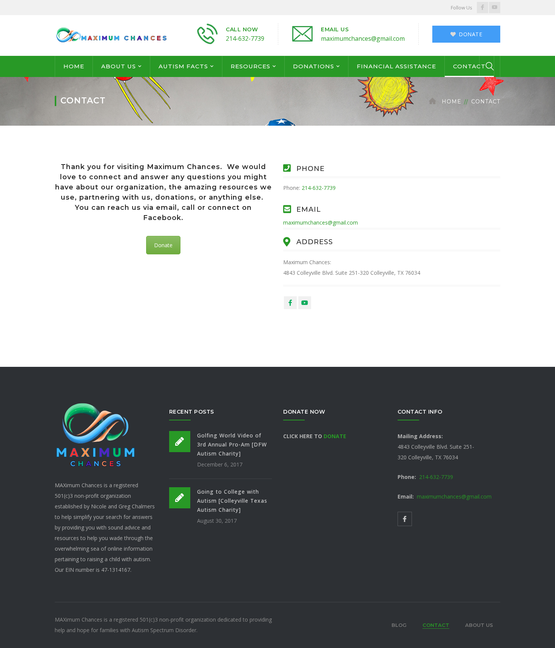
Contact (435, 625)
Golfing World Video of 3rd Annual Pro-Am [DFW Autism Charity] (232, 444)
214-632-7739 (245, 38)
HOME (73, 66)
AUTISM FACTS (183, 66)
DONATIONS (313, 66)
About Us (479, 625)
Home (451, 101)
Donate (163, 245)
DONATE (335, 436)
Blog (399, 625)
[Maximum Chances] (111, 34)
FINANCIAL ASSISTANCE (396, 66)
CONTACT (469, 66)
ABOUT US (118, 66)
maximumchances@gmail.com (363, 38)
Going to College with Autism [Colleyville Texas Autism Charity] (232, 500)
